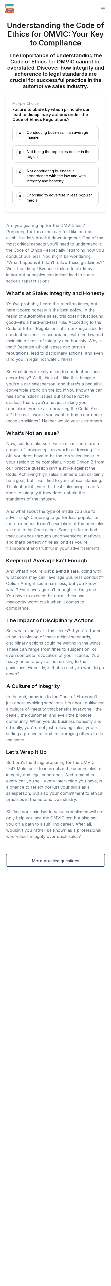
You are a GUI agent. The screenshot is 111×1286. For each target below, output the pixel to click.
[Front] (9, 8)
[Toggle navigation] (103, 9)
